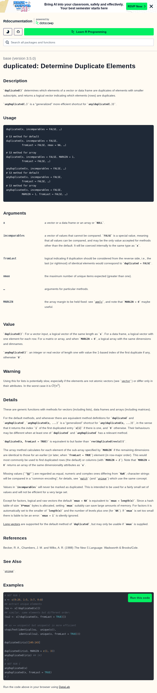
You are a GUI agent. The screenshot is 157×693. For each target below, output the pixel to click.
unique (102, 478)
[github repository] (18, 31)
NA (28, 473)
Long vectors (11, 524)
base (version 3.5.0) (19, 58)
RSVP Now (135, 6)
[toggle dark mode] (7, 31)
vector (126, 381)
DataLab (64, 687)
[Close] (151, 6)
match (83, 478)
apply (98, 301)
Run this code (140, 597)
